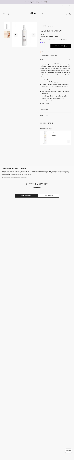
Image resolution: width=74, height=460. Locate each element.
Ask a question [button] (48, 196)
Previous (15, 35)
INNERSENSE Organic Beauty (47, 26)
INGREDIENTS (44, 110)
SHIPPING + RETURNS (46, 123)
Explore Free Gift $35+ (43, 2)
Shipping (42, 37)
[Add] (68, 141)
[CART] (70, 13)
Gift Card (64, 6)
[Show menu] (3, 13)
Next (33, 35)
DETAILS (42, 60)
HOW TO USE (44, 116)
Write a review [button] (25, 196)
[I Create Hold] (45, 138)
